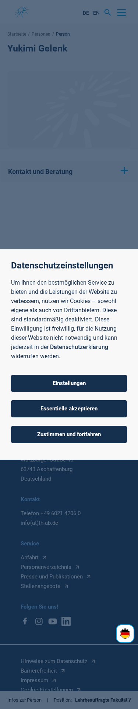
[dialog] (69, 354)
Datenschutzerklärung (79, 346)
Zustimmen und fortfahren (69, 434)
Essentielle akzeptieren (69, 408)
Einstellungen (69, 383)
